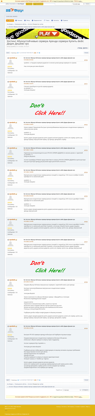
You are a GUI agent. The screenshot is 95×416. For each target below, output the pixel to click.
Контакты (64, 406)
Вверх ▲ (88, 406)
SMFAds (6, 408)
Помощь (58, 406)
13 (37, 53)
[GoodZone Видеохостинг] (47, 38)
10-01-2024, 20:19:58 (28, 328)
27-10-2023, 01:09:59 (28, 124)
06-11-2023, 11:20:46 (28, 150)
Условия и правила (80, 406)
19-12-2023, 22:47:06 (28, 241)
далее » (85, 48)
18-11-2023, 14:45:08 (28, 172)
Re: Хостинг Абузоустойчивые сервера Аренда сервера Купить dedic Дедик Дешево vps (49, 58)
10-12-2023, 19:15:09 (28, 221)
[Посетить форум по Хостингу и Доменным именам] (47, 117)
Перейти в (59, 390)
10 (30, 53)
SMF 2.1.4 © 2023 (9, 406)
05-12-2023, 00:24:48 (28, 196)
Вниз (7, 53)
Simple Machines (17, 406)
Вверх (8, 380)
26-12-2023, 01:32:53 (28, 281)
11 (32, 53)
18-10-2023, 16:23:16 (28, 83)
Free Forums (12, 408)
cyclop (41, 24)
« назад (79, 48)
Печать (86, 53)
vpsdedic (12, 58)
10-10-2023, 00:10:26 (28, 59)
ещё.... (80, 1)
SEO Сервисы (71, 406)
